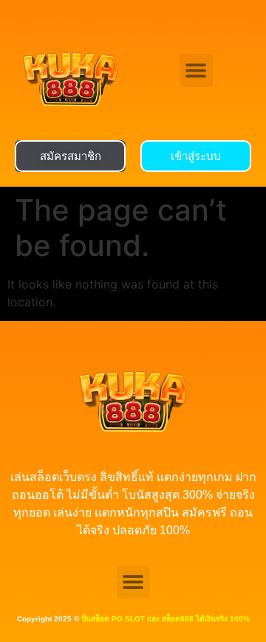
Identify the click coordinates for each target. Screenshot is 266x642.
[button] (196, 70)
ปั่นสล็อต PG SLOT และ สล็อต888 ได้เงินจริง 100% (165, 619)
